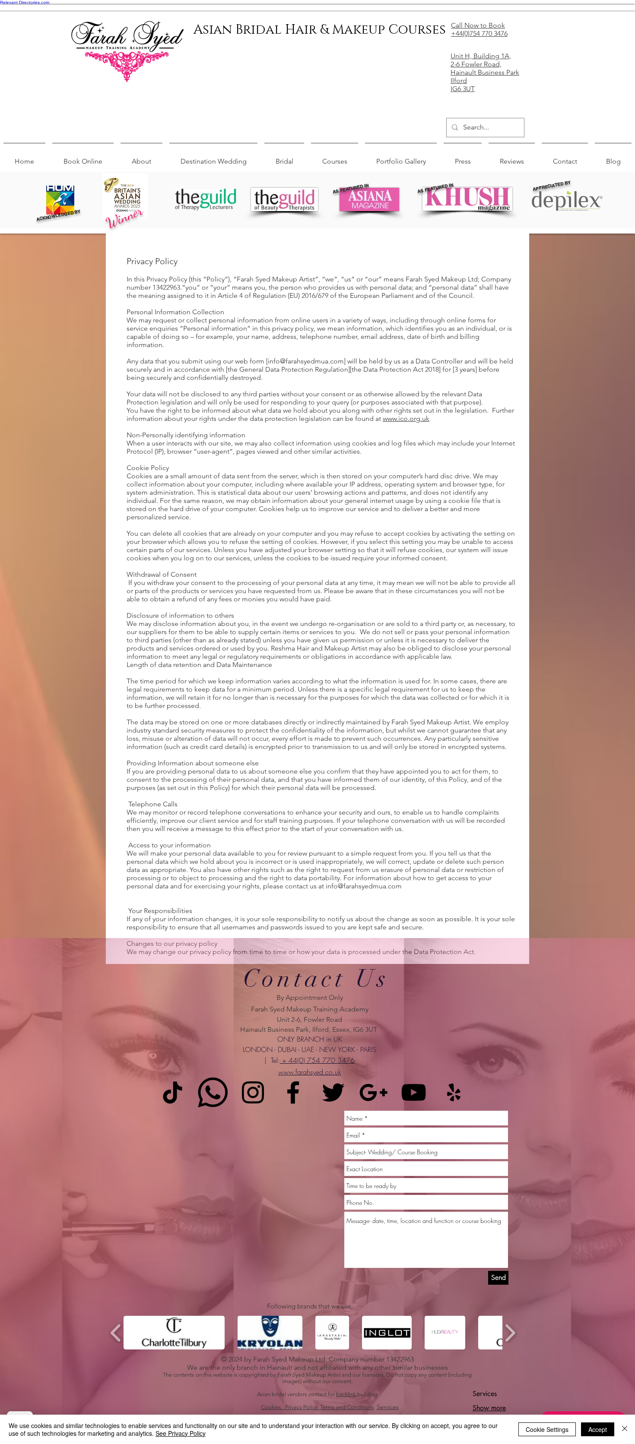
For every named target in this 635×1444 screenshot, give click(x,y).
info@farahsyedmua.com (306, 361)
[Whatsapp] (213, 1092)
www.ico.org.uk (406, 418)
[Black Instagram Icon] (253, 1092)
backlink (346, 1394)
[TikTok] (172, 1092)
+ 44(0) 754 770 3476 (317, 1060)
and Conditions (355, 1407)
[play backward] (116, 1333)
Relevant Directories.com (24, 2)
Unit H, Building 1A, (481, 56)
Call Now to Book (478, 25)
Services (388, 1407)
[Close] (624, 1429)
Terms (328, 1407)
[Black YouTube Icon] (414, 1092)
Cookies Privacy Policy (289, 1407)
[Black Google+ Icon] (373, 1092)
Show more (489, 1407)
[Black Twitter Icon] (333, 1092)
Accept (597, 1429)
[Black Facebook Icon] (293, 1092)
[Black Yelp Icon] (454, 1092)
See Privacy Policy (181, 1433)
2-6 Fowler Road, (476, 64)
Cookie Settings (547, 1429)
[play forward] (510, 1333)
